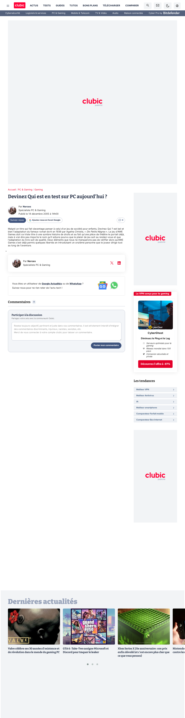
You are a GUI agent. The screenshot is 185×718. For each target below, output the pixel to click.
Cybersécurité (12, 13)
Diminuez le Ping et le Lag (155, 338)
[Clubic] (20, 5)
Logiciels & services (36, 13)
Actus (34, 5)
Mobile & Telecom (80, 13)
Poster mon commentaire (106, 345)
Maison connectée (133, 13)
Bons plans (90, 5)
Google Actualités (52, 284)
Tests (47, 5)
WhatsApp (76, 284)
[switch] (168, 5)
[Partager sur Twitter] (178, 703)
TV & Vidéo (101, 13)
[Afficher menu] (8, 6)
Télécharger (111, 5)
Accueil (12, 190)
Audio (115, 13)
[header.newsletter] (157, 6)
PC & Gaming (58, 13)
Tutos (74, 5)
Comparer (132, 5)
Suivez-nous (17, 220)
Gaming (38, 190)
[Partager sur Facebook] (178, 693)
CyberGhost (155, 333)
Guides (60, 5)
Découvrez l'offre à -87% (155, 364)
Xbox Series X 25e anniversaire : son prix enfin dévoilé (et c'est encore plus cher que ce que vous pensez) (144, 652)
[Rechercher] (147, 6)
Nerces (27, 207)
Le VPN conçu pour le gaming (152, 294)
